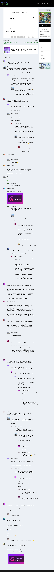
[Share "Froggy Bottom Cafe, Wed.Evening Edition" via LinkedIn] (18, 37)
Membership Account (48, 3)
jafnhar (42, 58)
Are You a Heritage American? (43, 29)
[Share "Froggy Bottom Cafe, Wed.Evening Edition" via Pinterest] (17, 37)
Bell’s (15, 72)
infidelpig (8, 359)
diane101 (17, 12)
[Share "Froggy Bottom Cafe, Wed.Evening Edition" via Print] (24, 37)
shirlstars (8, 543)
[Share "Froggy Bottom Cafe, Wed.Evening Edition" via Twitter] (12, 37)
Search (40, 8)
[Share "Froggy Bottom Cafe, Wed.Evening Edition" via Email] (23, 37)
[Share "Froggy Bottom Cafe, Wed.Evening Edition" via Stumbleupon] (21, 37)
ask (7, 98)
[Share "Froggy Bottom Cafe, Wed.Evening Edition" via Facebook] (11, 37)
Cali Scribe (8, 301)
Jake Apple (8, 165)
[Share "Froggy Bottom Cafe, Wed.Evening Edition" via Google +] (14, 37)
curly (15, 128)
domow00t (8, 518)
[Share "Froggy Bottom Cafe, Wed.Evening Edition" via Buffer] (20, 37)
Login (41, 3)
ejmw (8, 66)
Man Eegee (8, 411)
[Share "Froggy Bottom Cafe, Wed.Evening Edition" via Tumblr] (15, 37)
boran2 (8, 154)
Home (38, 3)
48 (25, 12)
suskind (8, 188)
